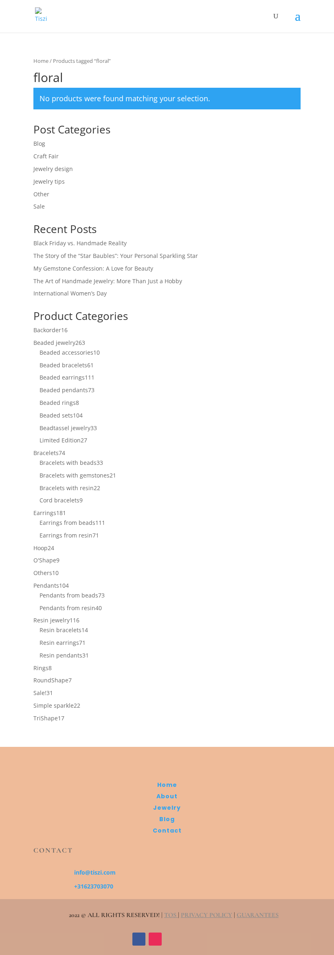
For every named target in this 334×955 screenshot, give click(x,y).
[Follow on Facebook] (138, 939)
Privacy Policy (206, 915)
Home (40, 60)
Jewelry (167, 808)
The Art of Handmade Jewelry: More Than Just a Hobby (107, 281)
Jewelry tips (49, 181)
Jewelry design (53, 169)
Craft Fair (46, 156)
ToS (171, 915)
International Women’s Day (70, 293)
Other (41, 194)
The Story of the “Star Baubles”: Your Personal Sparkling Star (115, 256)
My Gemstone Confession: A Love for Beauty (93, 268)
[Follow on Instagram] (155, 939)
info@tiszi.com (95, 872)
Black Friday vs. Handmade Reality (80, 243)
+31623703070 (93, 886)
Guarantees (258, 915)
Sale (39, 206)
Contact (167, 830)
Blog (39, 143)
